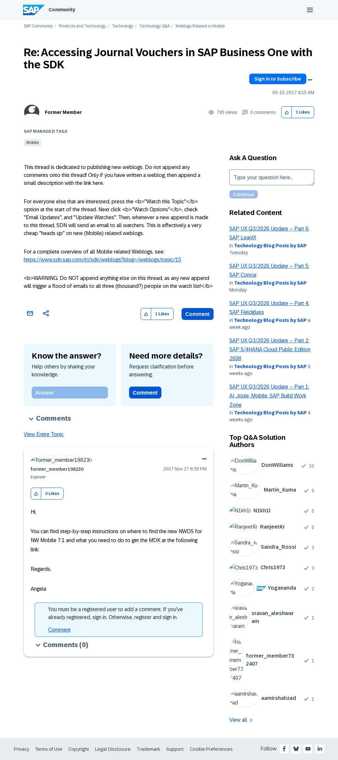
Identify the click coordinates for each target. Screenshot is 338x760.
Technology (122, 26)
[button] (287, 112)
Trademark (148, 749)
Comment (197, 314)
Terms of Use (48, 749)
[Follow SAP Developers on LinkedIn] (319, 748)
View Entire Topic (44, 434)
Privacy (21, 749)
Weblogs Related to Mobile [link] (200, 26)
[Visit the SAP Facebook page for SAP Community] (284, 748)
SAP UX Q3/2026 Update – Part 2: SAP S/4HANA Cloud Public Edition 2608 (270, 350)
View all (238, 720)
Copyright (78, 749)
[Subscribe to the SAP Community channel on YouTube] (308, 748)
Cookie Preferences (211, 749)
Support (175, 749)
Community (62, 9)
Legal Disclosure (113, 749)
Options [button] (310, 80)
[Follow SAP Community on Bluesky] (296, 748)
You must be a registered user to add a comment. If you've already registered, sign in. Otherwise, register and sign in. (115, 613)
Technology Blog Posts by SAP (270, 245)
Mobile (32, 142)
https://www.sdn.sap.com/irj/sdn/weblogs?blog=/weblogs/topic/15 (102, 259)
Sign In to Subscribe (277, 79)
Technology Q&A (154, 26)
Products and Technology (82, 26)
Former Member (63, 112)
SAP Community (38, 26)
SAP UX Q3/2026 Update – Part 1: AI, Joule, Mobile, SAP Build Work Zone (269, 396)
